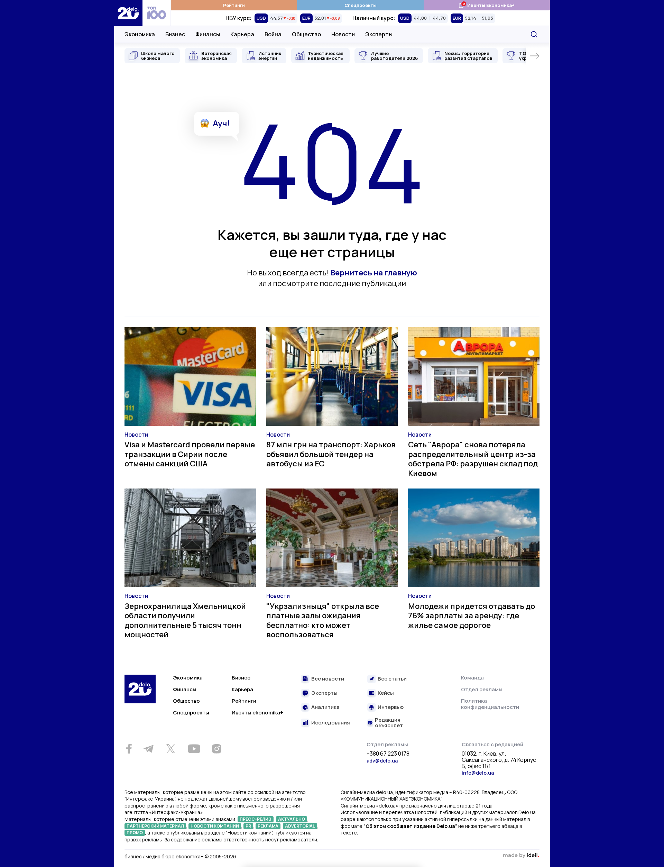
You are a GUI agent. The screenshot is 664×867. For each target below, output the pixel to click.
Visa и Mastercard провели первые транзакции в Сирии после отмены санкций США (189, 454)
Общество (306, 34)
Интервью (391, 707)
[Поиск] (534, 34)
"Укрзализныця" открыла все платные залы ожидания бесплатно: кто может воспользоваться (322, 620)
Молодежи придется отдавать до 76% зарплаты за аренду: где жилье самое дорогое (471, 615)
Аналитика (325, 707)
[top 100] (156, 13)
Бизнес (175, 34)
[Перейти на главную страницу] (128, 13)
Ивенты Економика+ (486, 5)
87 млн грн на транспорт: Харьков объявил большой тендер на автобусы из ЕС (331, 454)
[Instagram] (216, 749)
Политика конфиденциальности (490, 704)
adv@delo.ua (382, 760)
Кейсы (386, 693)
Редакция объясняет (389, 723)
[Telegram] (148, 748)
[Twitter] (170, 748)
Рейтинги (234, 5)
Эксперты (379, 34)
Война (273, 34)
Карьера (242, 34)
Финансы (207, 34)
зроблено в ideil (521, 855)
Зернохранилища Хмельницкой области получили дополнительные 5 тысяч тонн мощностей (185, 620)
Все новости (327, 679)
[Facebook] (129, 749)
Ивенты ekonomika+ (257, 712)
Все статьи (392, 679)
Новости (343, 34)
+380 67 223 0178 (388, 754)
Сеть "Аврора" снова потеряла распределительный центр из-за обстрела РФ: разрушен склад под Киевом (473, 458)
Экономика (139, 34)
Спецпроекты (360, 5)
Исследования (330, 723)
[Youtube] (194, 749)
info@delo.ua (478, 772)
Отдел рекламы (481, 689)
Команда (472, 677)
